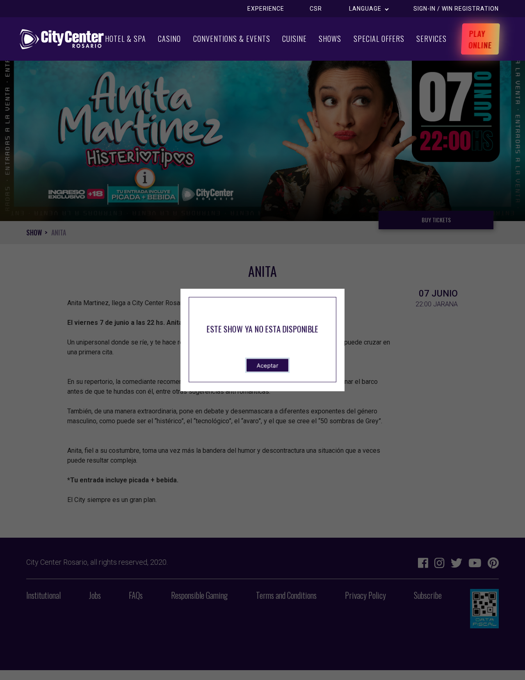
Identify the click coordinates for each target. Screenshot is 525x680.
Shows (330, 38)
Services (431, 38)
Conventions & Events (231, 38)
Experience (265, 8)
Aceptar (267, 365)
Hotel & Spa (125, 38)
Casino (169, 38)
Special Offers (379, 38)
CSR (316, 8)
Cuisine (294, 38)
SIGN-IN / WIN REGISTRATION (456, 8)
